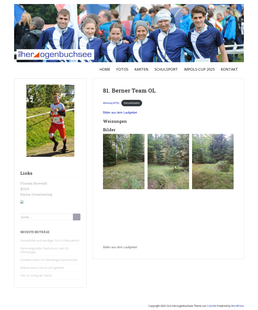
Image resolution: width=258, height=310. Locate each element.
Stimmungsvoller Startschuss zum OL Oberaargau (44, 250)
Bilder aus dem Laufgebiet (120, 112)
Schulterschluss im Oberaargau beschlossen (49, 260)
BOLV (24, 189)
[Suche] (76, 217)
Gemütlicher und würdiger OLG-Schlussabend (49, 240)
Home (105, 69)
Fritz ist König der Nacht (36, 275)
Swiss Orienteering (36, 194)
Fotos (122, 69)
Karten (141, 69)
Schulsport (166, 69)
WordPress (237, 306)
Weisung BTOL (111, 103)
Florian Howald (33, 183)
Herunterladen (132, 103)
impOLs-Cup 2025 (199, 69)
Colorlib (211, 306)
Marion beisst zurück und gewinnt (42, 268)
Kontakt (229, 69)
